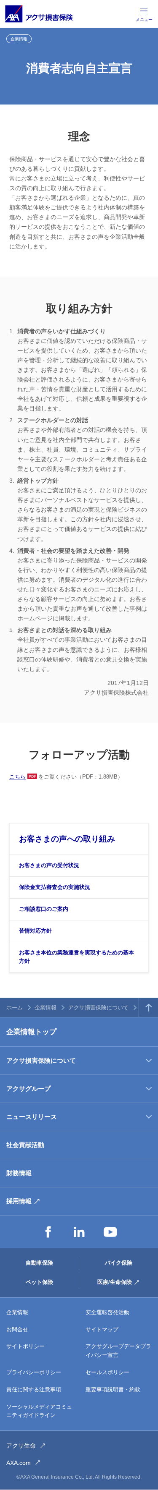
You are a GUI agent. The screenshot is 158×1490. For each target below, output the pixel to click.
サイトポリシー (25, 1346)
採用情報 (19, 1201)
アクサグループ (28, 1088)
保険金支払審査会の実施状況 (54, 887)
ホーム (14, 1007)
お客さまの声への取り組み (67, 838)
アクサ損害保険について (98, 1007)
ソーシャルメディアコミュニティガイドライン (39, 1411)
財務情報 (19, 1172)
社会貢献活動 (25, 1144)
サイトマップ (102, 1329)
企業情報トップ (31, 1032)
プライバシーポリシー (33, 1372)
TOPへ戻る (148, 1007)
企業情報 (45, 1007)
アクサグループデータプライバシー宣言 (118, 1350)
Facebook (48, 1232)
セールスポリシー (107, 1372)
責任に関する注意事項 (33, 1389)
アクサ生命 (21, 1445)
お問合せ (17, 1329)
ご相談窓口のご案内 (43, 909)
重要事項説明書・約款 (113, 1389)
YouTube (110, 1232)
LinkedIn (79, 1232)
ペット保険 (39, 1282)
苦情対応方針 (35, 931)
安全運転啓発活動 (107, 1312)
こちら (17, 777)
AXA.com (18, 1462)
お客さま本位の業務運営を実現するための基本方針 (76, 957)
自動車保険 (39, 1263)
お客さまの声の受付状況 (49, 865)
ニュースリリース (31, 1116)
